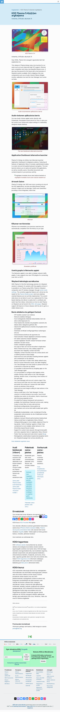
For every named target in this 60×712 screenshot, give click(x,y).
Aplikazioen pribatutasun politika (39, 689)
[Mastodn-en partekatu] (43, 516)
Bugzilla (21, 532)
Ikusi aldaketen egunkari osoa (21, 441)
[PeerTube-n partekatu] (27, 519)
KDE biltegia (50, 672)
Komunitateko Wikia (39, 672)
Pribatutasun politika (39, 684)
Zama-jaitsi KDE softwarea (40, 678)
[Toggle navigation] (58, 2)
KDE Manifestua (51, 683)
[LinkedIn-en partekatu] (16, 519)
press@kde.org (17, 628)
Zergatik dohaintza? (20, 650)
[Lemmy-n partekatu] (22, 519)
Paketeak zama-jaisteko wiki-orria (30, 504)
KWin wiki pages (36, 304)
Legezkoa (30, 708)
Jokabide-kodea (40, 681)
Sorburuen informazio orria (40, 476)
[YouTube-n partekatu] (24, 519)
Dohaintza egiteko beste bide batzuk (16, 663)
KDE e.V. (49, 674)
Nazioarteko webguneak (50, 686)
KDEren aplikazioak (7, 674)
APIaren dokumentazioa (19, 672)
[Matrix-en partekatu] (40, 516)
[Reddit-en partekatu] (19, 519)
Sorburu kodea (19, 683)
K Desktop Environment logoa (21, 706)
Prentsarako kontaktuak (29, 680)
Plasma (6, 672)
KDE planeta (29, 677)
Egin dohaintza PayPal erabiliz (26, 657)
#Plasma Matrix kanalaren (28, 528)
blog (44, 434)
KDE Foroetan (24, 522)
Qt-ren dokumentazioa (19, 676)
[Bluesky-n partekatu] (46, 516)
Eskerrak (28, 685)
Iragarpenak (15, 10)
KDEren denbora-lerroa (51, 680)
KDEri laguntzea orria (23, 559)
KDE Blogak (28, 675)
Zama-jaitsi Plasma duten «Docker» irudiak (17, 489)
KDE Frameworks (9, 677)
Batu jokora (24, 563)
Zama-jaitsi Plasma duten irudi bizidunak (17, 482)
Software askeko (21, 545)
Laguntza (38, 675)
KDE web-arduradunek (19, 704)
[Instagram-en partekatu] (33, 519)
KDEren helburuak (17, 680)
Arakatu (43, 661)
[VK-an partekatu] (30, 519)
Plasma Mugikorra (7, 680)
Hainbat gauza (29, 683)
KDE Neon (7, 683)
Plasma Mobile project (26, 294)
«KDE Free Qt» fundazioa (50, 677)
